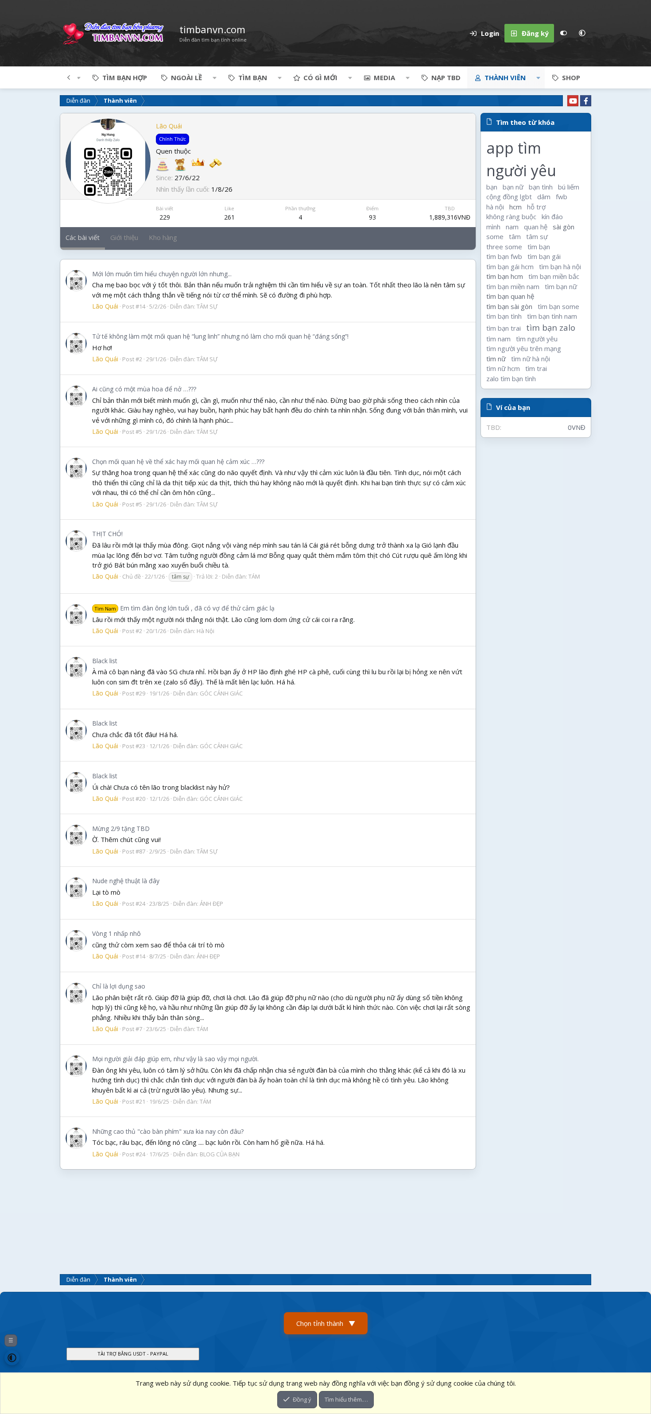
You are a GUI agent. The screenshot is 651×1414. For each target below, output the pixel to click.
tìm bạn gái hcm (510, 266)
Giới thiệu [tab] (124, 237)
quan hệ (535, 226)
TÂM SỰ (207, 306)
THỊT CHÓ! (107, 533)
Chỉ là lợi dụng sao (118, 986)
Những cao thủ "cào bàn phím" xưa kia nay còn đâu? (168, 1131)
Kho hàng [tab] (163, 237)
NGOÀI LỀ (186, 77)
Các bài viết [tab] (83, 237)
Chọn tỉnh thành (325, 1323)
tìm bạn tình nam (552, 316)
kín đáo (552, 216)
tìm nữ (496, 358)
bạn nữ (513, 186)
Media (384, 77)
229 (164, 217)
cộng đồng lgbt (509, 196)
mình (493, 226)
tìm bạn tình (504, 316)
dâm (543, 196)
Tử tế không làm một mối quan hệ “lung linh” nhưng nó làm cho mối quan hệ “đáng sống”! (220, 336)
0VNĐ (576, 427)
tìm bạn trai (503, 328)
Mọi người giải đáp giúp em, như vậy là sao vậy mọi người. (175, 1059)
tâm (515, 236)
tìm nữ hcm (503, 368)
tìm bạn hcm (504, 276)
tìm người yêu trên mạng (523, 348)
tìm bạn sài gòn (509, 306)
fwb (561, 196)
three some (504, 246)
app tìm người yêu (521, 159)
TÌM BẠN (252, 77)
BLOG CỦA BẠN (220, 1154)
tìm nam (498, 338)
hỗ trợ (536, 206)
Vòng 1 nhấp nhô (116, 933)
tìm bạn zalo (550, 327)
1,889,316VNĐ (449, 217)
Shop (571, 77)
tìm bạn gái (544, 256)
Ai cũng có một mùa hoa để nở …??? (144, 389)
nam (512, 226)
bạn (491, 186)
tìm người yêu (537, 338)
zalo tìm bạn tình (511, 378)
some (495, 236)
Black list (104, 661)
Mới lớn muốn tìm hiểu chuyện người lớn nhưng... (162, 274)
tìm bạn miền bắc (553, 276)
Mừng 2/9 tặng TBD (121, 828)
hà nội (495, 206)
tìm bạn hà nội (560, 266)
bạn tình (541, 186)
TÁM (254, 576)
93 (372, 217)
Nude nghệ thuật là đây (125, 881)
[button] (582, 33)
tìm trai (536, 368)
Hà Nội (205, 631)
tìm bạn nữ (561, 286)
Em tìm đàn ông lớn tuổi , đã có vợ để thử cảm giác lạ (184, 608)
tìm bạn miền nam (512, 286)
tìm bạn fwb (504, 256)
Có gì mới (320, 77)
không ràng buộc (511, 216)
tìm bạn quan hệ (510, 296)
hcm (515, 206)
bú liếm (568, 186)
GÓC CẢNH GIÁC (221, 693)
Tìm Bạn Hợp (124, 77)
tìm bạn (538, 246)
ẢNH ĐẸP (211, 904)
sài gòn (563, 226)
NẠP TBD (446, 77)
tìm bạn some (558, 306)
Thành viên (505, 77)
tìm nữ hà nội (530, 358)
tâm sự (537, 236)
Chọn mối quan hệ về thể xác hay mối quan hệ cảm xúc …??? (178, 461)
